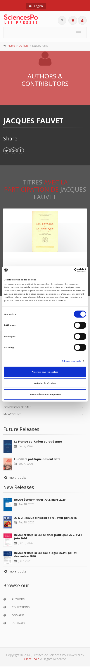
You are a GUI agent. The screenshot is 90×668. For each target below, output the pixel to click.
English (38, 6)
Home (11, 46)
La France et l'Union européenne (38, 441)
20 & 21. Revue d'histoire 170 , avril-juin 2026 (45, 518)
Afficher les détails (71, 361)
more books (17, 477)
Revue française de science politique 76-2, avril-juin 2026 (48, 536)
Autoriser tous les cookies (45, 372)
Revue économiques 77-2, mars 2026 (39, 499)
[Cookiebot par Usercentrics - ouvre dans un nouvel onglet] (67, 270)
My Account (12, 414)
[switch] (80, 325)
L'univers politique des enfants (37, 459)
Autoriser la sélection (45, 383)
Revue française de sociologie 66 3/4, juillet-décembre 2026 (46, 554)
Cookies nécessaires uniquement (45, 394)
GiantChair (31, 659)
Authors (23, 46)
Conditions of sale (17, 407)
